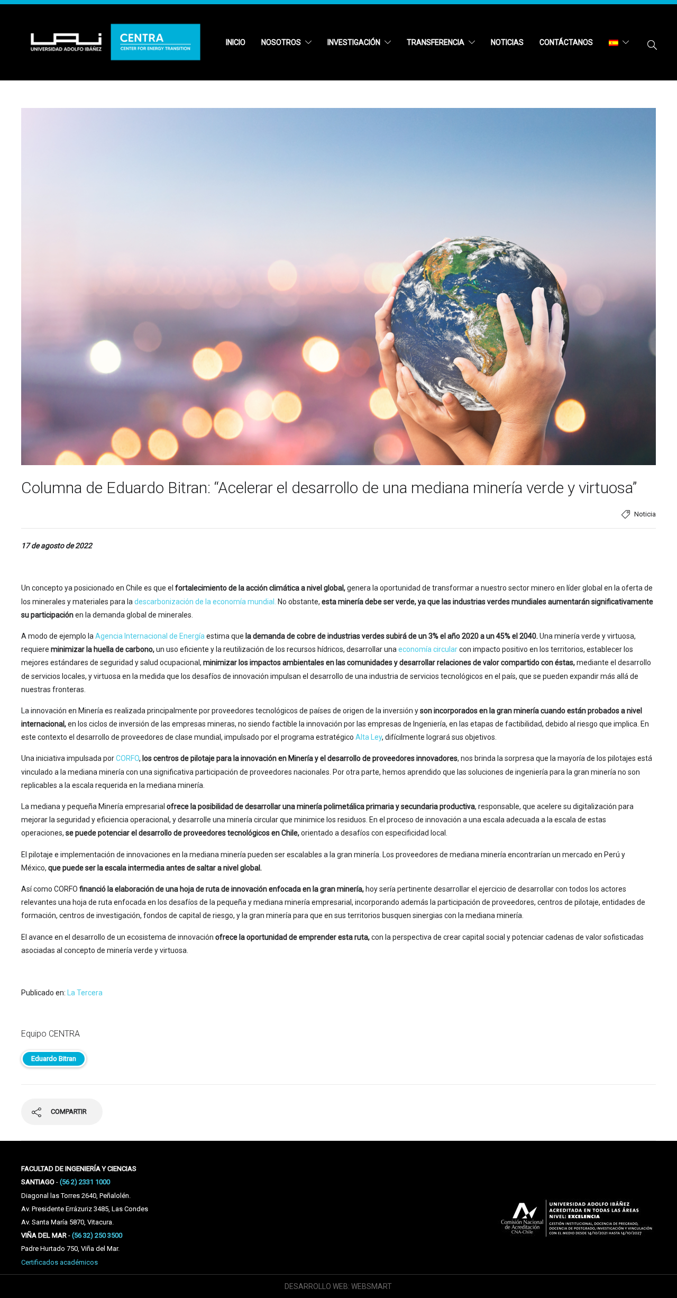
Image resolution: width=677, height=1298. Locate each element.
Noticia (645, 514)
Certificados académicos (59, 1262)
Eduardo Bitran (53, 1059)
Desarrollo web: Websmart (338, 1286)
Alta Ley (368, 737)
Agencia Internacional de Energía (150, 636)
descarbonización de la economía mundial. (205, 601)
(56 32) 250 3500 (97, 1235)
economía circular (428, 649)
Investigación (353, 42)
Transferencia (435, 42)
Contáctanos (566, 42)
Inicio (235, 42)
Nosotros (281, 42)
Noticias (507, 42)
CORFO (127, 758)
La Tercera (85, 992)
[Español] (619, 42)
